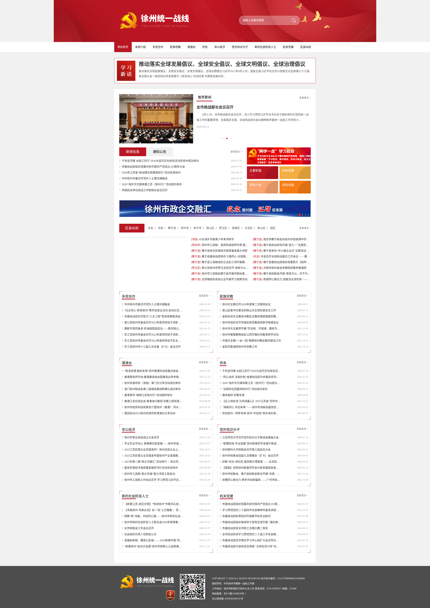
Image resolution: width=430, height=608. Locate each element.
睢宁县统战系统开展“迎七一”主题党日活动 (282, 245)
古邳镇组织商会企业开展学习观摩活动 (219, 279)
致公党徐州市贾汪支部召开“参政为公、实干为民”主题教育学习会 (220, 267)
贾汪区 (223, 228)
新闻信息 (132, 152)
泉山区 (261, 228)
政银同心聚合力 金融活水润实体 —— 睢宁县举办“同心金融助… (282, 279)
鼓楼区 (236, 228)
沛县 (160, 228)
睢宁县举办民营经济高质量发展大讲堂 (219, 250)
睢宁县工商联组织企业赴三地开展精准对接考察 (220, 262)
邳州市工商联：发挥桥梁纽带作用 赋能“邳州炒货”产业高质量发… (220, 245)
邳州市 (185, 228)
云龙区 (249, 228)
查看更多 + (305, 97)
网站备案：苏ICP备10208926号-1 (229, 593)
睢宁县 (172, 228)
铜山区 (210, 228)
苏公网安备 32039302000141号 (227, 598)
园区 (272, 228)
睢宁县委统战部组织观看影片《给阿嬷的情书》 (282, 262)
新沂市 (198, 228)
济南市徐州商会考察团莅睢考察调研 (279, 267)
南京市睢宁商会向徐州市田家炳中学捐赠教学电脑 (282, 239)
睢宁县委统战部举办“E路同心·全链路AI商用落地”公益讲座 (220, 256)
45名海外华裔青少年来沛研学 (212, 239)
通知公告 (159, 152)
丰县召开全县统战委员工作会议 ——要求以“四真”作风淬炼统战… (282, 256)
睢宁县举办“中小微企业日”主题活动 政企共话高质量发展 (282, 250)
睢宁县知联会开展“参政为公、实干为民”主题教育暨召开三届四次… (282, 273)
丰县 (150, 228)
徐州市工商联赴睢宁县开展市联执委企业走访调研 (220, 273)
